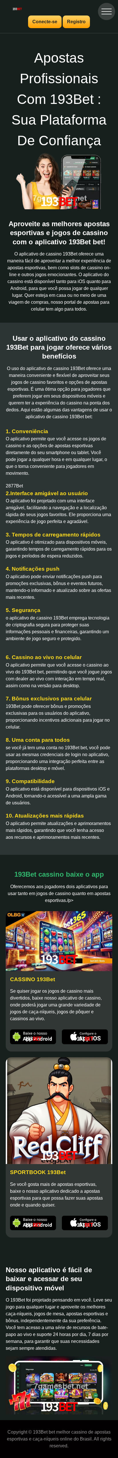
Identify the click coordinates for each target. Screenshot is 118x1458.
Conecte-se (44, 21)
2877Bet (14, 485)
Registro (76, 21)
